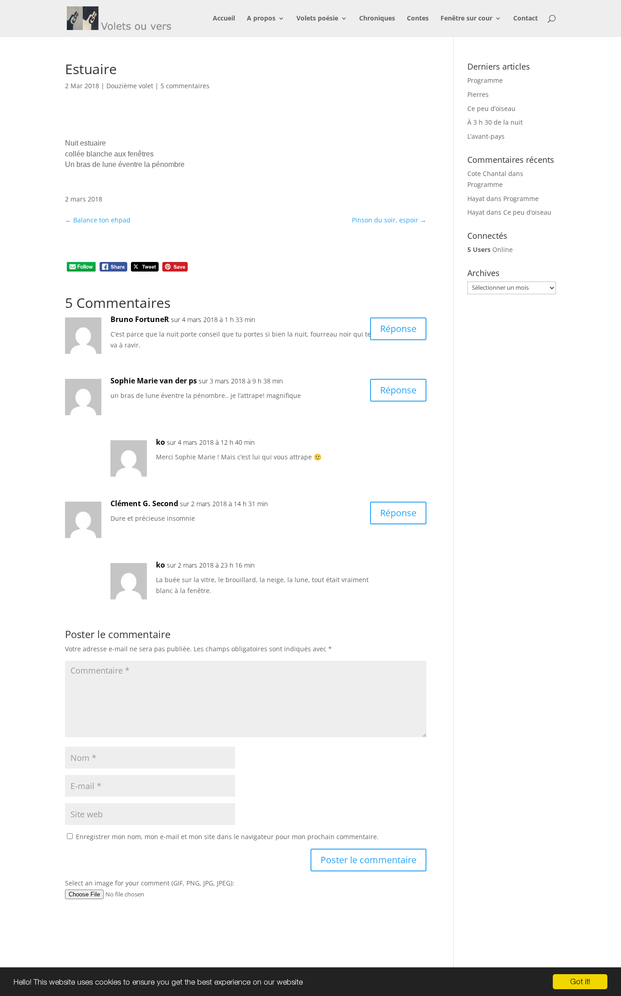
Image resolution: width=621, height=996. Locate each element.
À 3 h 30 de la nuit (495, 122)
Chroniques (377, 18)
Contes (418, 18)
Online (490, 249)
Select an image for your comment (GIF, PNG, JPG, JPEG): (149, 883)
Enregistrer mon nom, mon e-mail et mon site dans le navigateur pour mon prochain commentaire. (227, 836)
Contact (525, 18)
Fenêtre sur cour (466, 18)
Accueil (224, 18)
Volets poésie (317, 18)
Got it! (580, 981)
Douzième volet (129, 85)
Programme (485, 80)
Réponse (398, 328)
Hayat (476, 198)
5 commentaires (185, 85)
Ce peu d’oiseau (491, 108)
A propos (261, 18)
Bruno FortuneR (139, 319)
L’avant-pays (486, 136)
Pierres (478, 94)
